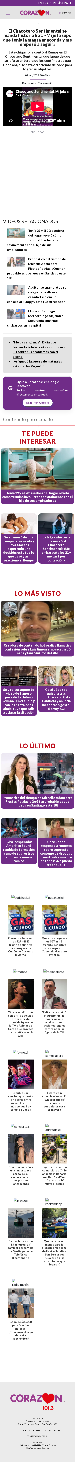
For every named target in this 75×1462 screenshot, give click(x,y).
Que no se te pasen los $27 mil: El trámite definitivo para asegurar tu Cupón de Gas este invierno (20, 946)
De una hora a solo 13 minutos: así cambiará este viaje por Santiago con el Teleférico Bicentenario (20, 1249)
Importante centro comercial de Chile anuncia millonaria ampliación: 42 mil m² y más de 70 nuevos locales (54, 1175)
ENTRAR (44, 3)
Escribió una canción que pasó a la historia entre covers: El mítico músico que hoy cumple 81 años (20, 1101)
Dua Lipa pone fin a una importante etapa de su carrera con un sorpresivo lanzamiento (20, 1175)
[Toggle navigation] (7, 12)
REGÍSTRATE (62, 3)
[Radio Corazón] (35, 12)
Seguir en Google (37, 402)
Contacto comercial (37, 1436)
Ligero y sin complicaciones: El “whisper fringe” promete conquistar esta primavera (54, 1101)
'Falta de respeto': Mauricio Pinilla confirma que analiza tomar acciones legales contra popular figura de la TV (54, 1022)
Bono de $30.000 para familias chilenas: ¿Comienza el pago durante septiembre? (20, 1330)
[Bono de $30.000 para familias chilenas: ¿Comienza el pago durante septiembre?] (21, 1303)
